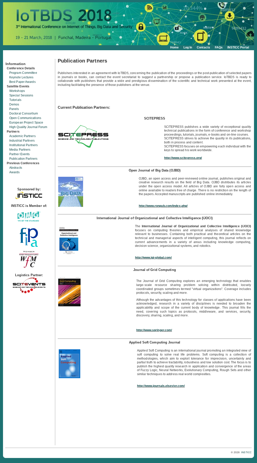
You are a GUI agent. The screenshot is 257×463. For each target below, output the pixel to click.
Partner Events (19, 154)
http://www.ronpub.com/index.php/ (163, 206)
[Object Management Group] (29, 220)
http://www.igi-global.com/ (153, 257)
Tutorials (15, 100)
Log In (187, 47)
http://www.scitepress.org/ (183, 158)
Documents (11, 57)
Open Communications (25, 118)
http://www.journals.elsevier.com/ (161, 386)
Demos (14, 104)
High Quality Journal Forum (28, 127)
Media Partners (19, 149)
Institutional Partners (23, 145)
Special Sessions (21, 95)
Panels (14, 109)
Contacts (203, 47)
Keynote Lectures (21, 77)
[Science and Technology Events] (29, 292)
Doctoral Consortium (23, 113)
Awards (14, 172)
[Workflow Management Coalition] (29, 267)
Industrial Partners (22, 140)
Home (174, 47)
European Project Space (26, 122)
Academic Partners (22, 136)
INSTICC (246, 452)
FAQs (219, 47)
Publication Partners (23, 158)
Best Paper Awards (22, 82)
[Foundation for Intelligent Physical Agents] (29, 246)
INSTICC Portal (238, 47)
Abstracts (15, 167)
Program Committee (23, 73)
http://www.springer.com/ (154, 330)
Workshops (17, 91)
